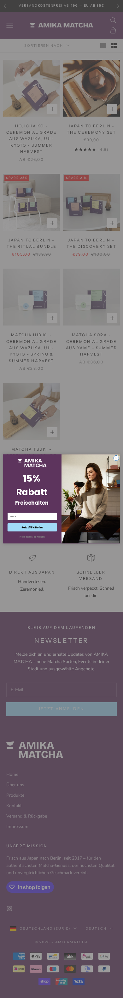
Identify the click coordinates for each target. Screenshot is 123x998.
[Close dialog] (116, 458)
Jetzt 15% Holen (32, 527)
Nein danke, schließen (32, 536)
